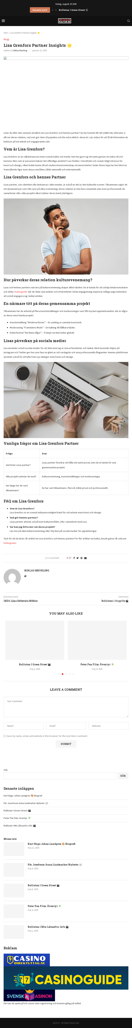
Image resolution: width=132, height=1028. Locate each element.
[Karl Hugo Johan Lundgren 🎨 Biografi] (14, 849)
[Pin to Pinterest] (81, 558)
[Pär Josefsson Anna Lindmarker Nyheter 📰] (14, 870)
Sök (6, 769)
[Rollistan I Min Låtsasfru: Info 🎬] (14, 932)
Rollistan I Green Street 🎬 (35, 664)
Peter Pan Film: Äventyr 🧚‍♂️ (74, 10)
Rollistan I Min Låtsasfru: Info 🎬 (20, 825)
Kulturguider (21, 291)
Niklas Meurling (20, 50)
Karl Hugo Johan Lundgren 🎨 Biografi (23, 795)
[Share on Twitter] (77, 558)
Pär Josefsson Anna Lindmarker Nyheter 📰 (26, 803)
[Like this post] (70, 558)
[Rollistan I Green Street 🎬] (34, 640)
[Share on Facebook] (74, 558)
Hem (6, 32)
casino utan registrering (40, 1003)
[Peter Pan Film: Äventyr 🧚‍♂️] (97, 640)
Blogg (6, 39)
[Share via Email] (85, 558)
